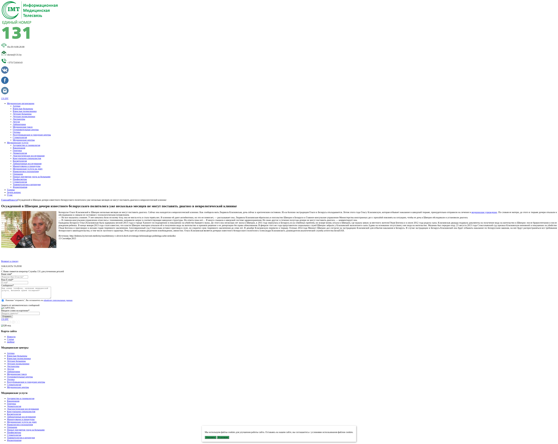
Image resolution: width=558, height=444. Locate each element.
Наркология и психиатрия (26, 171)
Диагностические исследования (28, 155)
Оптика (16, 132)
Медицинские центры (24, 140)
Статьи (10, 339)
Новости (13, 200)
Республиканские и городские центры (32, 135)
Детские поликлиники (24, 116)
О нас (10, 195)
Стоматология (20, 137)
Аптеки (16, 106)
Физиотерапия (20, 187)
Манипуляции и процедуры (26, 166)
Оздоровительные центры (26, 129)
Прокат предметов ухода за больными (31, 176)
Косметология (20, 161)
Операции (18, 174)
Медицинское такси (23, 127)
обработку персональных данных (58, 300)
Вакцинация (19, 148)
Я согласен (223, 437)
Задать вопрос (14, 192)
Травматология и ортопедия (27, 184)
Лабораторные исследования (27, 163)
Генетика (17, 150)
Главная (5, 200)
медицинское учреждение (484, 212)
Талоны (11, 190)
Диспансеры (19, 119)
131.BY (5, 98)
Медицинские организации (20, 103)
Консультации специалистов (27, 158)
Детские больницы (22, 114)
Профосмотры (20, 179)
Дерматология (20, 153)
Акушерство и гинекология (26, 145)
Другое (16, 121)
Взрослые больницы (23, 108)
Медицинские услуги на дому (28, 169)
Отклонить (210, 437)
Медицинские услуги (17, 142)
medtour (11, 342)
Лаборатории (19, 124)
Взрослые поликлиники (25, 111)
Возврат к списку (9, 261)
